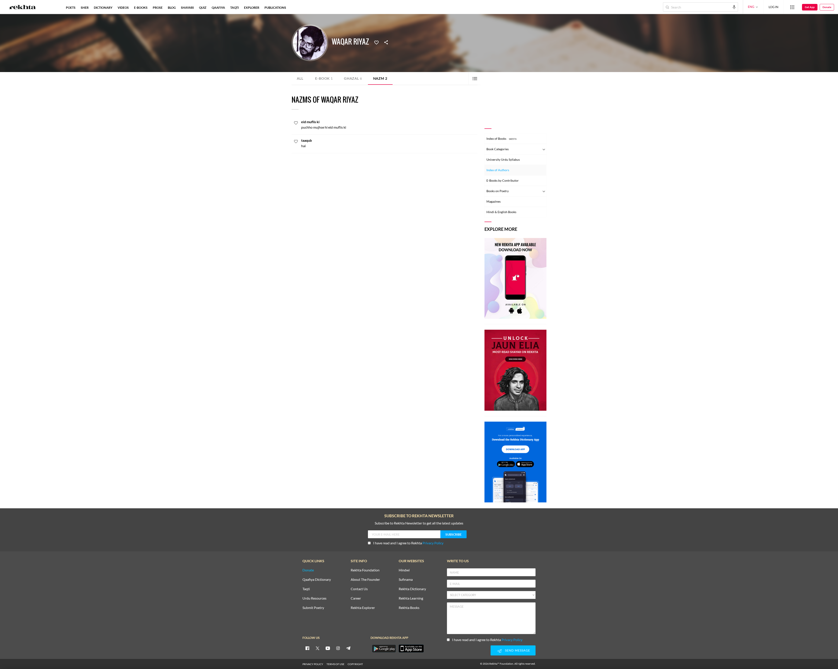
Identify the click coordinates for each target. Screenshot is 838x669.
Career (356, 598)
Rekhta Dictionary (412, 589)
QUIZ (202, 7)
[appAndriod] (383, 648)
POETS (71, 7)
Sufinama (406, 579)
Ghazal (353, 78)
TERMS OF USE (335, 664)
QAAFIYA (218, 7)
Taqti (306, 589)
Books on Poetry (497, 191)
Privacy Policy (432, 543)
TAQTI (234, 7)
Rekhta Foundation (365, 570)
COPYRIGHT (355, 664)
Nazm (380, 78)
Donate (827, 7)
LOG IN (773, 7)
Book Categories (497, 149)
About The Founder (365, 579)
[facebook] (307, 648)
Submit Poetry (313, 608)
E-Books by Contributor (502, 180)
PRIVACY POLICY (312, 664)
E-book (324, 78)
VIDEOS (123, 7)
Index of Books (501, 138)
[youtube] (327, 648)
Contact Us (359, 589)
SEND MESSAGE (517, 650)
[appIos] (411, 648)
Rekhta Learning (411, 598)
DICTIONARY (103, 7)
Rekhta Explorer (363, 608)
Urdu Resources (314, 598)
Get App (810, 7)
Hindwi (404, 570)
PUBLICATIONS (275, 7)
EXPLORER (251, 7)
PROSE (158, 7)
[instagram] (338, 648)
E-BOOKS (141, 7)
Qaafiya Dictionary (316, 579)
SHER (85, 7)
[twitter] (317, 648)
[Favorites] (376, 42)
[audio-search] (734, 6)
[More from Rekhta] (792, 7)
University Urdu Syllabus (503, 159)
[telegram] (348, 648)
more (295, 7)
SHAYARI (187, 7)
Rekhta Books (409, 608)
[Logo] (22, 7)
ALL (300, 78)
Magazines (493, 201)
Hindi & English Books (501, 212)
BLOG (172, 7)
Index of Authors (497, 170)
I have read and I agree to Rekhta (408, 543)
